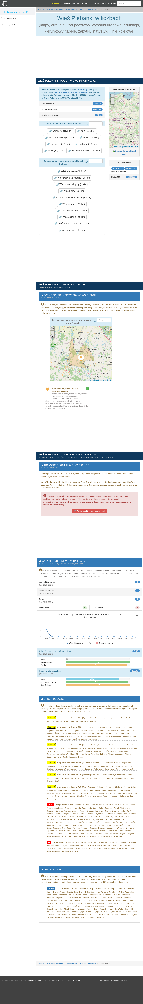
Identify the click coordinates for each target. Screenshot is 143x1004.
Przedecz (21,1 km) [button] (60, 144)
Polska (41, 9)
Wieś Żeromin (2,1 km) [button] (73, 204)
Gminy (96, 3)
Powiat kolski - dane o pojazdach (90, 511)
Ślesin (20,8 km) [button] (90, 137)
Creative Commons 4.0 (35, 980)
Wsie (113, 3)
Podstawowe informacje (14, 12)
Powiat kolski (71, 9)
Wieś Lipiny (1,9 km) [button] (73, 191)
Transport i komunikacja (14, 25)
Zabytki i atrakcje (11, 18)
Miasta (105, 3)
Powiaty (86, 3)
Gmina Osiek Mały (88, 9)
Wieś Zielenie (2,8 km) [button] (73, 217)
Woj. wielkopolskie (54, 9)
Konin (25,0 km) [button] (55, 150)
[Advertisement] (18, 39)
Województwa (71, 3)
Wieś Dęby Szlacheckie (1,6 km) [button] (73, 178)
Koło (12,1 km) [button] (87, 131)
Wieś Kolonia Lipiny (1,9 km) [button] (73, 184)
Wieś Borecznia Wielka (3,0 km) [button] (73, 223)
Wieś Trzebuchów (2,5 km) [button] (73, 210)
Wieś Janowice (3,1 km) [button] (73, 230)
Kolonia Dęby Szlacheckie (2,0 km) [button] (73, 197)
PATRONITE (77, 980)
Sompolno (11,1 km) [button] (62, 131)
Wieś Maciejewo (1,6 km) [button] (73, 171)
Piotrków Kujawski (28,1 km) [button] (85, 150)
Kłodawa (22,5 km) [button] (87, 144)
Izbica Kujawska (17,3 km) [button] (61, 137)
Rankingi (56, 3)
